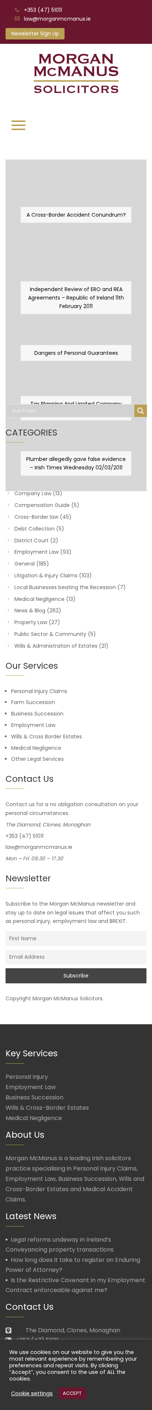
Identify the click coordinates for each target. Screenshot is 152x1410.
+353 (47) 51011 (43, 10)
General (24, 563)
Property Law (30, 622)
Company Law (32, 493)
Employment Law (36, 552)
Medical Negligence (39, 599)
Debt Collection (34, 528)
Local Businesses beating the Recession (65, 587)
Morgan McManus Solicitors (67, 998)
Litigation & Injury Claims (45, 575)
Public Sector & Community (50, 634)
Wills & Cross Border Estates (46, 736)
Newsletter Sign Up (35, 33)
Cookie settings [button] (32, 1393)
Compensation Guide (42, 505)
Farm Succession (33, 702)
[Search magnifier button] (140, 411)
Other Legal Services (37, 759)
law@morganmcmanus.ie (57, 18)
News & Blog (29, 610)
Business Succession (37, 713)
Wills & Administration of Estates (55, 646)
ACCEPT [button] (72, 1393)
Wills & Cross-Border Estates (47, 1107)
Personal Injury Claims (39, 691)
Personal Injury (27, 1077)
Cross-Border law (36, 517)
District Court (31, 540)
